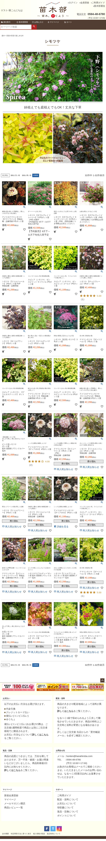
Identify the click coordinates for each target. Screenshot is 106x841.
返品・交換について (67, 811)
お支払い (6, 698)
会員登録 (84, 2)
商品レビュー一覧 (13, 807)
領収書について (65, 807)
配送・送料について (67, 799)
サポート (59, 789)
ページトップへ (102, 680)
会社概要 (5, 834)
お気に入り (38, 22)
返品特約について (53, 834)
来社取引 (7, 22)
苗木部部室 (23, 22)
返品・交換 (7, 750)
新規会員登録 (11, 795)
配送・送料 (60, 698)
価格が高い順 (26, 175)
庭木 (3, 36)
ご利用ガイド (98, 2)
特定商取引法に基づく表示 (21, 834)
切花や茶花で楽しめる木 (15, 36)
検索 (34, 27)
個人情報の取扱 (39, 834)
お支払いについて (66, 803)
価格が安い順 (15, 175)
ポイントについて (66, 815)
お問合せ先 (60, 750)
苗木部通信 (99, 6)
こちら (44, 734)
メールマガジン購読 (14, 803)
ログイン (73, 2)
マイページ (54, 22)
